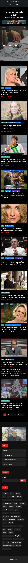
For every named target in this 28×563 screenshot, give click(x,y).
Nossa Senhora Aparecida (9, 526)
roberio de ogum (18, 539)
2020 (2, 122)
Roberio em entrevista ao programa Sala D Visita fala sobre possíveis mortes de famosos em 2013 (13, 262)
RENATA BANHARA (7, 539)
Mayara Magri (11, 519)
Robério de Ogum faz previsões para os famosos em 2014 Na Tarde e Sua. (14, 363)
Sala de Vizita (19, 258)
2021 (2, 191)
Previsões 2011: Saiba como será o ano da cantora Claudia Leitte (12, 229)
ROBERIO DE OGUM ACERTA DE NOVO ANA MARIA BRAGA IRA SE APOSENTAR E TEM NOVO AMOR (14, 329)
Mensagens (21, 519)
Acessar (5, 451)
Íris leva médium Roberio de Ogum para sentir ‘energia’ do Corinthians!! (13, 296)
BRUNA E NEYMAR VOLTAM (9, 500)
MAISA (4, 519)
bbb (9, 497)
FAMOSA (5, 506)
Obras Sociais (16, 191)
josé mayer (6, 516)
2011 (2, 225)
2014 (2, 359)
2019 (2, 88)
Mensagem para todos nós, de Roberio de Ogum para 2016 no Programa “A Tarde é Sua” (11, 405)
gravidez (11, 510)
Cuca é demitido (7, 503)
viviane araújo (6, 549)
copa (19, 500)
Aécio (4, 497)
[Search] (24, 28)
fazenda (18, 506)
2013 (2, 258)
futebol (5, 510)
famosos (11, 506)
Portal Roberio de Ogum (14, 13)
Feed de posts (7, 455)
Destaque (8, 88)
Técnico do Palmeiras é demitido (12, 545)
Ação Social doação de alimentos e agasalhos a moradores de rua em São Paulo (13, 196)
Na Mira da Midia (5, 156)
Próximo (20, 415)
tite (8, 542)
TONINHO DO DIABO (16, 542)
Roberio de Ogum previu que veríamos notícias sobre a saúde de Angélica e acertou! (13, 127)
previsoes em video (8, 536)
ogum (20, 526)
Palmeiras (17, 529)
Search (4, 478)
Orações (10, 529)
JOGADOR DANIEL (15, 513)
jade (17, 510)
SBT (4, 542)
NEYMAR (11, 523)
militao (4, 523)
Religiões (17, 536)
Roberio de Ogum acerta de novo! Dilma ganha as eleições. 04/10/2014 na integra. (13, 161)
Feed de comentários (9, 459)
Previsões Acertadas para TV (13, 122)
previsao (11, 532)
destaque (22, 503)
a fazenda (5, 493)
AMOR (12, 493)
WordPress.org (7, 464)
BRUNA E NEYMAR (16, 497)
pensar (4, 532)
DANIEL (15, 503)
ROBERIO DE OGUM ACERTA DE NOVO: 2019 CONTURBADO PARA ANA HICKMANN (13, 92)
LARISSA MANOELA (15, 516)
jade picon (5, 513)
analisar (18, 493)
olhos (4, 529)
